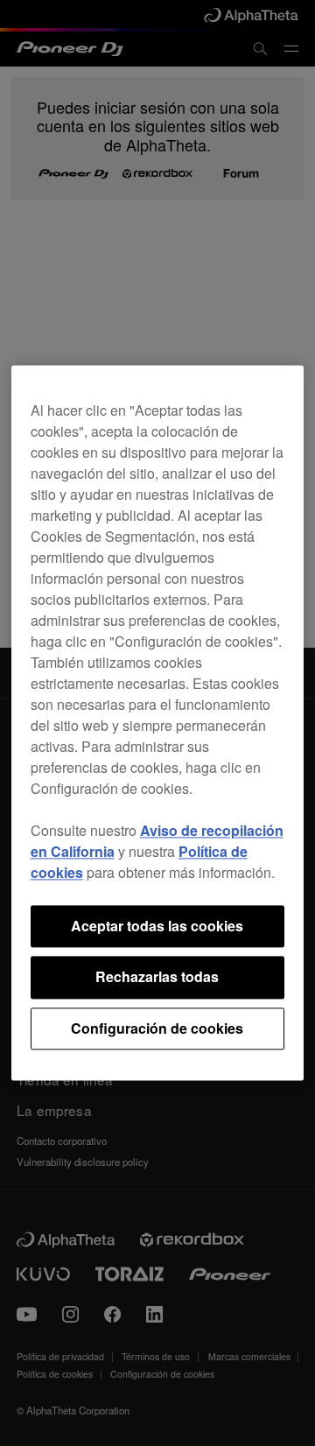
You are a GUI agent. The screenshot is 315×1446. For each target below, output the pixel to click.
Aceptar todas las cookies (157, 926)
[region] (157, 722)
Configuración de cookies (157, 1028)
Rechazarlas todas (157, 977)
